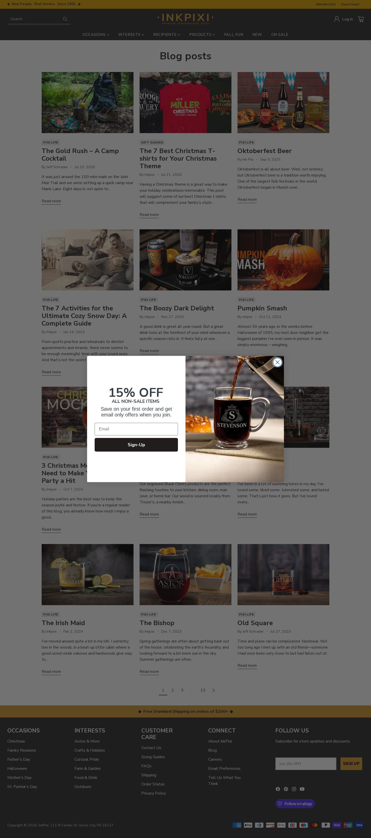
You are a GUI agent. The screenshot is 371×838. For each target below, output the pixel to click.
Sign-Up (136, 445)
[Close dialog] (277, 362)
